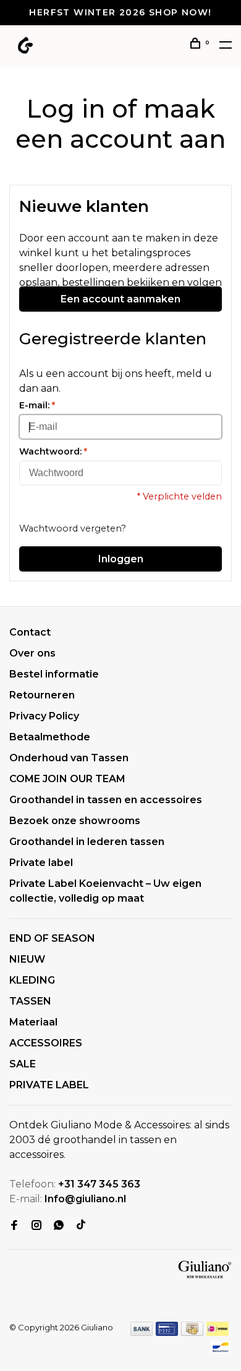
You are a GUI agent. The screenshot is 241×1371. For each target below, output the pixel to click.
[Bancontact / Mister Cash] (220, 1351)
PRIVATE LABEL (49, 1085)
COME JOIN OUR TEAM (67, 779)
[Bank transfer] (141, 1332)
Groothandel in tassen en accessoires (105, 800)
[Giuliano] (205, 1270)
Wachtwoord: (53, 451)
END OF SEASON (52, 938)
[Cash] (192, 1332)
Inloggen (120, 559)
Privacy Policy (44, 716)
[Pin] (167, 1332)
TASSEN (30, 1001)
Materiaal (33, 1022)
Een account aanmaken (120, 299)
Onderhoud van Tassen (69, 758)
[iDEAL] (217, 1332)
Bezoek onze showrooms (74, 821)
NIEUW (27, 959)
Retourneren (42, 695)
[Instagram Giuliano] (36, 1226)
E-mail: (37, 405)
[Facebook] (14, 1226)
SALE (22, 1064)
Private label (41, 862)
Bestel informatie (54, 674)
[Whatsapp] (59, 1226)
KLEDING (32, 980)
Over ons (32, 653)
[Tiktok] (81, 1226)
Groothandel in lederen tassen (86, 841)
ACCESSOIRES (45, 1043)
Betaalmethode (49, 737)
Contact (30, 632)
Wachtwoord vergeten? (72, 528)
